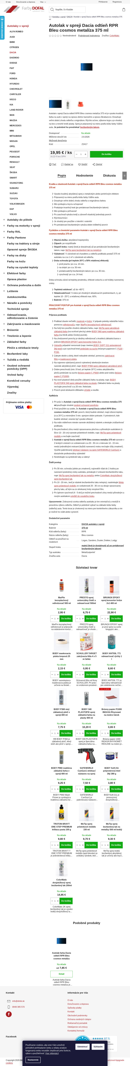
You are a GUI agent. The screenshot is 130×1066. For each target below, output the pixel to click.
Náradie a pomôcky (19, 302)
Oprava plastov (17, 279)
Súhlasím (98, 1047)
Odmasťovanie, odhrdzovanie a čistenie (22, 316)
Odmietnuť (82, 1047)
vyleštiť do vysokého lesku (82, 496)
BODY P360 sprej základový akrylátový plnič (102, 366)
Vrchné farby (15, 374)
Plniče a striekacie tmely (23, 347)
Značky (12, 392)
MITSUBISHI (15, 136)
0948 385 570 (18, 1007)
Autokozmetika (16, 297)
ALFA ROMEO (16, 32)
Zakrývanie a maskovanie (23, 323)
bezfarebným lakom (89, 127)
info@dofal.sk (18, 1001)
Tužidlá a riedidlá (18, 359)
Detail (61, 974)
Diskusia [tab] (109, 175)
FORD (12, 73)
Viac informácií (52, 1053)
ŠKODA (13, 172)
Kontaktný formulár (76, 1031)
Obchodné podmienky (77, 1015)
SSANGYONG (16, 183)
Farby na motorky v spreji (23, 225)
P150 (56, 352)
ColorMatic (114, 36)
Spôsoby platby (75, 1008)
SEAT (12, 167)
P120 (119, 349)
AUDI (12, 37)
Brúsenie (13, 329)
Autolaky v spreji (18, 25)
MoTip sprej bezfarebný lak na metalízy (83, 250)
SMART (13, 178)
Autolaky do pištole (19, 219)
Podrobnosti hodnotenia (89, 36)
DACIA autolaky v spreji (93, 524)
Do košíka (106, 154)
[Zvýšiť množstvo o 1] (85, 154)
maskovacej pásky (68, 359)
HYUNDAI (14, 84)
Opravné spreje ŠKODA (22, 249)
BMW (12, 42)
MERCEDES (15, 126)
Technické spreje (18, 308)
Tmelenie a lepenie (19, 335)
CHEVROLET (16, 89)
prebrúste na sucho (89, 349)
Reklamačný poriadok (77, 1023)
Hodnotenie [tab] (84, 175)
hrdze (89, 321)
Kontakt (71, 1012)
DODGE (13, 63)
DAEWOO (14, 58)
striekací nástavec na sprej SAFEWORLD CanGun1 (96, 450)
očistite (87, 390)
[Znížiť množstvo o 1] (76, 154)
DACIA (13, 52)
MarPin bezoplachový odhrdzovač (96, 325)
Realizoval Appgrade (114, 1060)
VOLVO (13, 214)
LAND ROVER (16, 110)
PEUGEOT (15, 152)
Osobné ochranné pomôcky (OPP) (18, 367)
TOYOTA (14, 198)
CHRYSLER (15, 94)
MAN (12, 115)
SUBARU (14, 188)
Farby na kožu (16, 261)
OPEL (12, 146)
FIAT (12, 68)
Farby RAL (14, 231)
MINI (12, 131)
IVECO (13, 99)
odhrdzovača (69, 325)
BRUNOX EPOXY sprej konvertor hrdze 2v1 (81, 342)
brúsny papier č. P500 (88, 373)
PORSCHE (15, 157)
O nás (8, 2)
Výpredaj (13, 386)
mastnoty (81, 321)
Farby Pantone (16, 237)
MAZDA (13, 120)
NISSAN (14, 141)
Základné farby (16, 341)
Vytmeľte (58, 345)
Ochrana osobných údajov (79, 1019)
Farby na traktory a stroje (23, 243)
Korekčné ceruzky (18, 380)
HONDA (13, 79)
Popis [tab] (62, 175)
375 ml (85, 528)
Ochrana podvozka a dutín (24, 285)
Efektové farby (16, 273)
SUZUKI (13, 193)
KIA (11, 105)
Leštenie (12, 291)
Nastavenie (33, 1060)
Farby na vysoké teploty (22, 267)
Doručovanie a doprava (25, 2)
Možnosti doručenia (58, 140)
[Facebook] (9, 1014)
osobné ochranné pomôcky (86, 405)
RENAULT (15, 162)
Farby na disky (16, 255)
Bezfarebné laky (17, 353)
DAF (12, 209)
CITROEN (14, 47)
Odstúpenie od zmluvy (78, 1027)
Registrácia (117, 2)
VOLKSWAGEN (17, 204)
